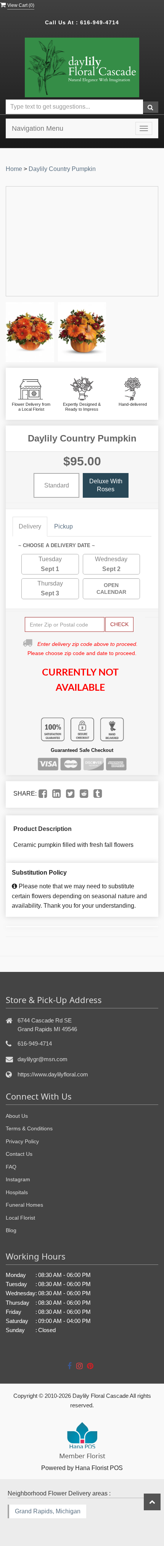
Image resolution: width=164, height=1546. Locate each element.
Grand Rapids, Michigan (47, 1511)
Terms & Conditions (29, 1128)
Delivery (30, 526)
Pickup (63, 526)
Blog (11, 1230)
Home (14, 169)
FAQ (11, 1167)
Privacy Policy (22, 1141)
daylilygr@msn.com (43, 1059)
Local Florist (20, 1218)
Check (119, 624)
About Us (17, 1116)
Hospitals (17, 1192)
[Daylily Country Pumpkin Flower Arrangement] (30, 332)
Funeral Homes (24, 1205)
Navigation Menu (37, 128)
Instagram (18, 1179)
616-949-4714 (99, 22)
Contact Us (19, 1154)
